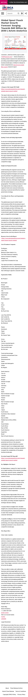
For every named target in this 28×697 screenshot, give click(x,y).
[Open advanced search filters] (22, 13)
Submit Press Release (8, 691)
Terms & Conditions (20, 691)
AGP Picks (4, 2)
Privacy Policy (21, 694)
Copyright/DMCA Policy (9, 694)
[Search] (18, 13)
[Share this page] (26, 13)
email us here (5, 612)
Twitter (3, 616)
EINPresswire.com (7, 56)
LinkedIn (3, 618)
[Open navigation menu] (2, 13)
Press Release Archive (16, 688)
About (7, 688)
